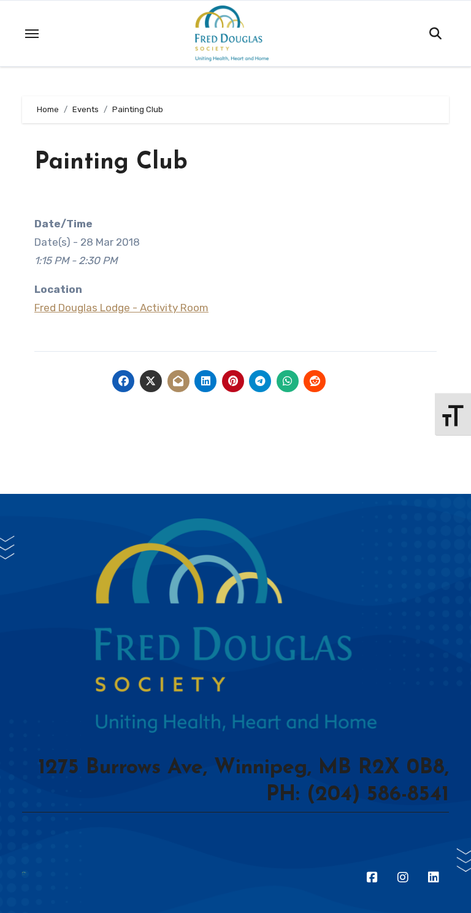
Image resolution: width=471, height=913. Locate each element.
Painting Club (111, 163)
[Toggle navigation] (32, 33)
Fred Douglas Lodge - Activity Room (121, 307)
